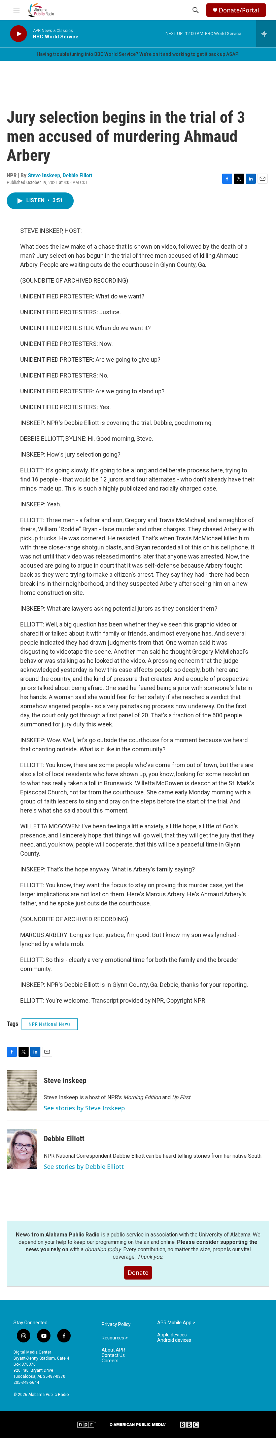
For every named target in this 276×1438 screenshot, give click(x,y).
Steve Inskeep (44, 175)
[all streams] (266, 33)
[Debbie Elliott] (22, 1149)
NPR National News (50, 1024)
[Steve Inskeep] (22, 1090)
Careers (110, 1360)
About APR (113, 1350)
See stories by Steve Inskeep (84, 1108)
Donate (138, 1272)
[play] (18, 34)
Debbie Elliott (77, 175)
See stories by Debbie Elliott (84, 1166)
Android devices (174, 1340)
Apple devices (172, 1334)
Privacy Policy (116, 1324)
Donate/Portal (239, 10)
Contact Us (113, 1355)
